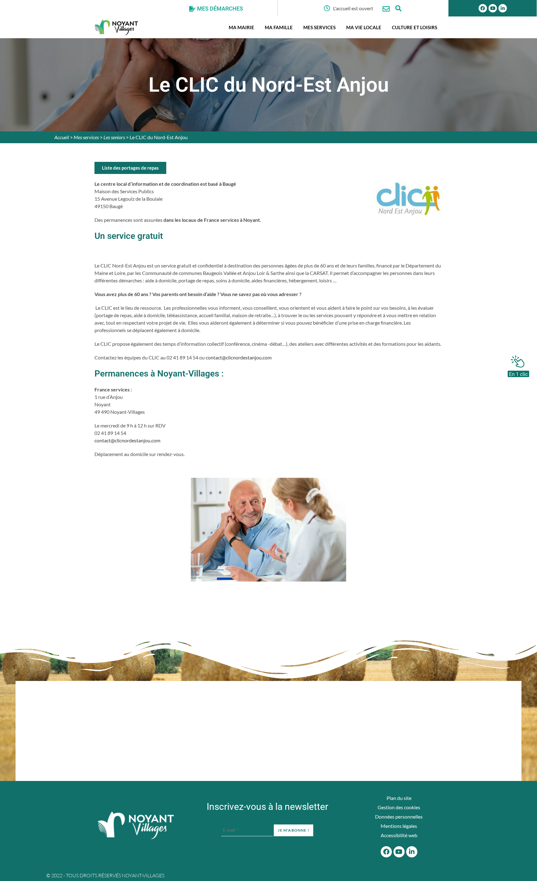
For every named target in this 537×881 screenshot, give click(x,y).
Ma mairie (241, 27)
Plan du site (399, 798)
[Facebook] (483, 8)
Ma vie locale (363, 27)
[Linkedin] (502, 8)
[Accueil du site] (136, 825)
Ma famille (279, 27)
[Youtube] (493, 8)
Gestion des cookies (399, 807)
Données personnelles (399, 816)
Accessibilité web (399, 835)
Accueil (61, 137)
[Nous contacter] (386, 8)
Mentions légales (399, 826)
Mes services (319, 27)
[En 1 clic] (518, 364)
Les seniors (114, 137)
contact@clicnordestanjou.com (239, 357)
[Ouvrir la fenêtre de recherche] (398, 8)
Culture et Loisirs (414, 27)
